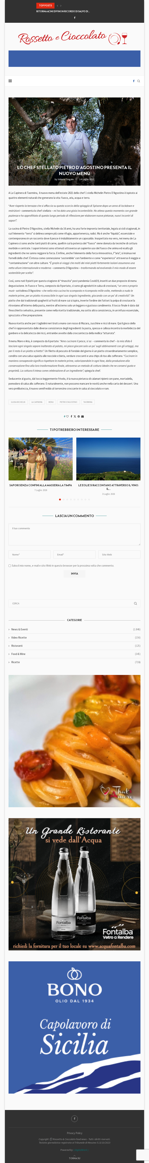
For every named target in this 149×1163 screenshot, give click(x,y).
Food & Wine (75, 654)
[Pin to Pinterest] (79, 416)
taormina (87, 402)
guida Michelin (18, 402)
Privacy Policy (74, 1133)
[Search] (138, 81)
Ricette (75, 662)
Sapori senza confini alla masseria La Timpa (40, 485)
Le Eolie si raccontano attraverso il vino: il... (108, 487)
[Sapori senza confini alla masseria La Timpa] (41, 459)
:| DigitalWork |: (81, 1150)
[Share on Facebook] (71, 416)
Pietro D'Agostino (68, 402)
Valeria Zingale (66, 179)
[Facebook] (74, 17)
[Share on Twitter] (75, 416)
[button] (57, 6)
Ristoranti (75, 645)
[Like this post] (67, 416)
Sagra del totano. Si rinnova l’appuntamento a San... (69, 11)
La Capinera (36, 402)
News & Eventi (75, 629)
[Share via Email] (82, 416)
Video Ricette (75, 637)
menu (51, 402)
